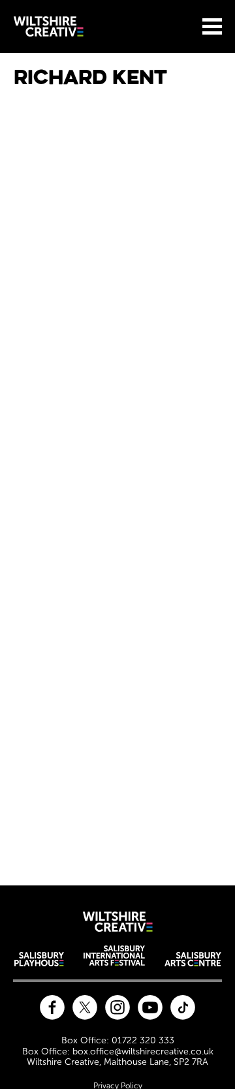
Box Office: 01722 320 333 (117, 1040)
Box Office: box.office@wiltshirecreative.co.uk (117, 1052)
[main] (117, 461)
